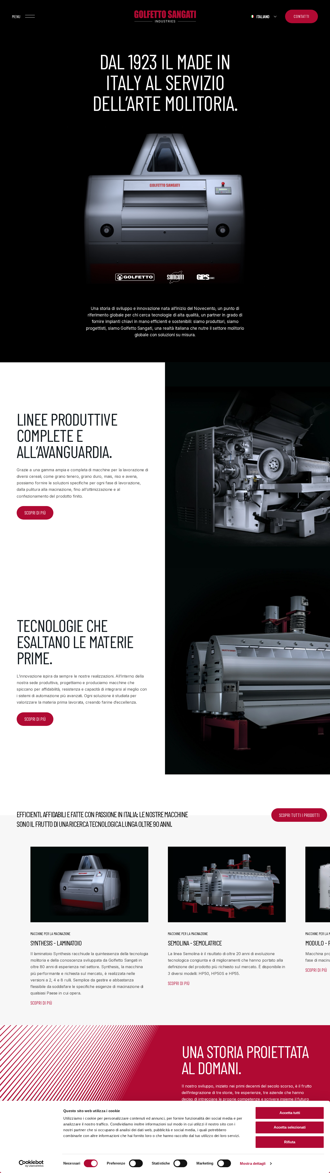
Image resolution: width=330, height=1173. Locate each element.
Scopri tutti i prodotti (299, 815)
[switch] (136, 1163)
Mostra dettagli (253, 1163)
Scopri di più (41, 1003)
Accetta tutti (290, 1113)
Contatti (301, 16)
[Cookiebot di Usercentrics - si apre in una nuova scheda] (31, 1163)
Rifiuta (289, 1142)
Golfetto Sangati (165, 16)
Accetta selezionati (290, 1127)
